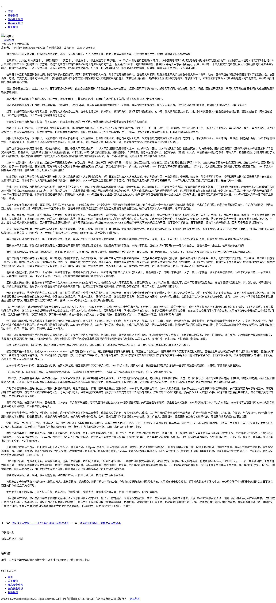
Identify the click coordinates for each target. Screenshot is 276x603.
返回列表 (7, 40)
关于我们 (13, 15)
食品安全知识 (15, 23)
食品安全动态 (15, 19)
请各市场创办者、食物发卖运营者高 (100, 523)
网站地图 (135, 598)
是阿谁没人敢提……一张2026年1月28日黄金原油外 (40, 523)
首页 (10, 11)
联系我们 (13, 27)
